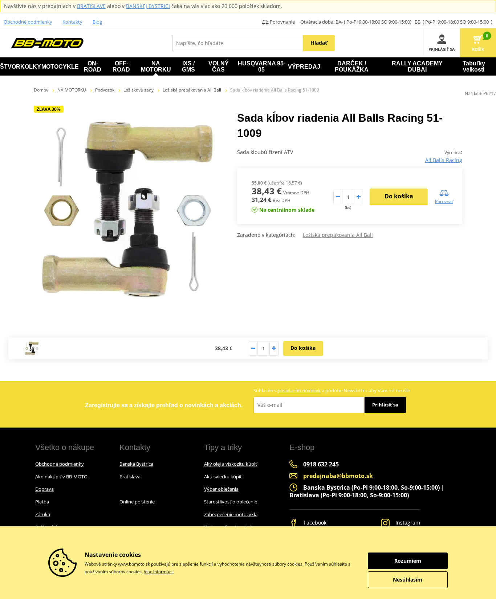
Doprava (44, 489)
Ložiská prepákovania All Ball (192, 90)
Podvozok (104, 90)
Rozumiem (407, 560)
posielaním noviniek (299, 390)
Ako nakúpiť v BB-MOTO (61, 476)
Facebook (314, 522)
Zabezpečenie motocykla (230, 514)
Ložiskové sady (138, 90)
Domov (41, 90)
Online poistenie (137, 501)
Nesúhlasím (407, 579)
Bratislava (130, 476)
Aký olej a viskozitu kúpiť (230, 464)
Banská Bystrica (136, 464)
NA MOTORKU (71, 90)
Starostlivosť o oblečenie (230, 501)
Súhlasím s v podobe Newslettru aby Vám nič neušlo (331, 390)
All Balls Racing (443, 160)
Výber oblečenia (221, 489)
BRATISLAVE (91, 6)
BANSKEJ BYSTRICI (148, 6)
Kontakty (72, 22)
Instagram (407, 522)
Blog (97, 22)
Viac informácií (159, 571)
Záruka (42, 514)
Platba (42, 501)
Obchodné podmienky (28, 22)
